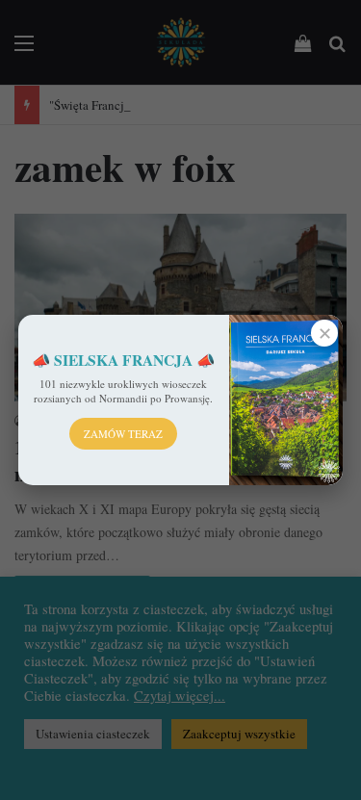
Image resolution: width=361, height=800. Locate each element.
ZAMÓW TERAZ (123, 433)
